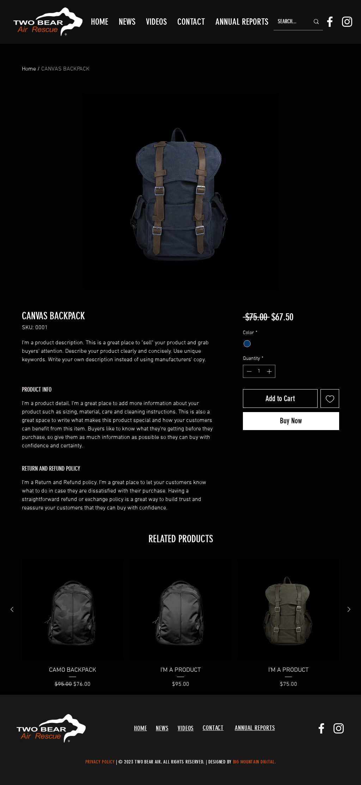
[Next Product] (349, 609)
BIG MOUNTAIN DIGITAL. (254, 762)
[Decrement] (248, 371)
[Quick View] (72, 609)
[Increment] (269, 371)
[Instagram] (347, 22)
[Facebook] (330, 22)
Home (29, 69)
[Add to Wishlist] (329, 398)
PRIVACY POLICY (100, 762)
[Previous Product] (12, 609)
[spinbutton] (259, 371)
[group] (180, 624)
